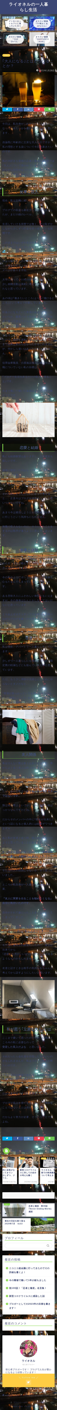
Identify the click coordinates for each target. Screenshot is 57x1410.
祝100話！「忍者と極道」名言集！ (28, 1288)
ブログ (6, 55)
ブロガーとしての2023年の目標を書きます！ (30, 1306)
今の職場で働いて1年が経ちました (27, 1280)
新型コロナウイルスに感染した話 (27, 1296)
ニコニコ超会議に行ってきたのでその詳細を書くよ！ (29, 1270)
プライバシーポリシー (22, 1402)
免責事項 (40, 1402)
